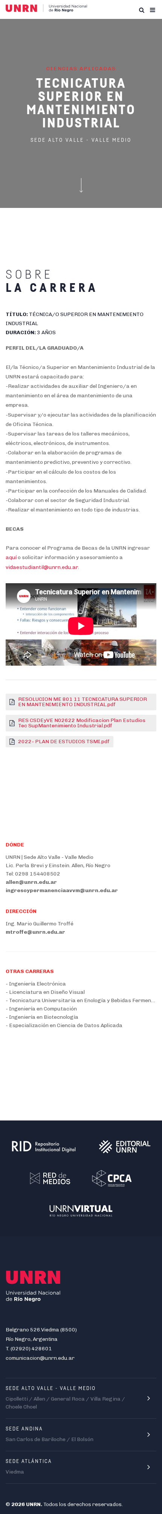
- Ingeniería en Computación (41, 1009)
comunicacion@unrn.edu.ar (40, 1358)
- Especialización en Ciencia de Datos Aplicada (64, 1025)
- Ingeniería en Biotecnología (42, 1017)
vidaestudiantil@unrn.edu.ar (42, 567)
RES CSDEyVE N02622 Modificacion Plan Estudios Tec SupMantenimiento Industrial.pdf (81, 723)
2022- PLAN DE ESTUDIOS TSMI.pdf (64, 741)
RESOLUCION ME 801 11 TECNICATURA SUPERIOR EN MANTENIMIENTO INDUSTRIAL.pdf (82, 702)
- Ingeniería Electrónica (36, 984)
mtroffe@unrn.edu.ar (35, 932)
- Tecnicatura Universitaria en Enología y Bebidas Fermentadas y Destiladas (81, 1000)
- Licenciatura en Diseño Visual (45, 992)
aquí (11, 557)
